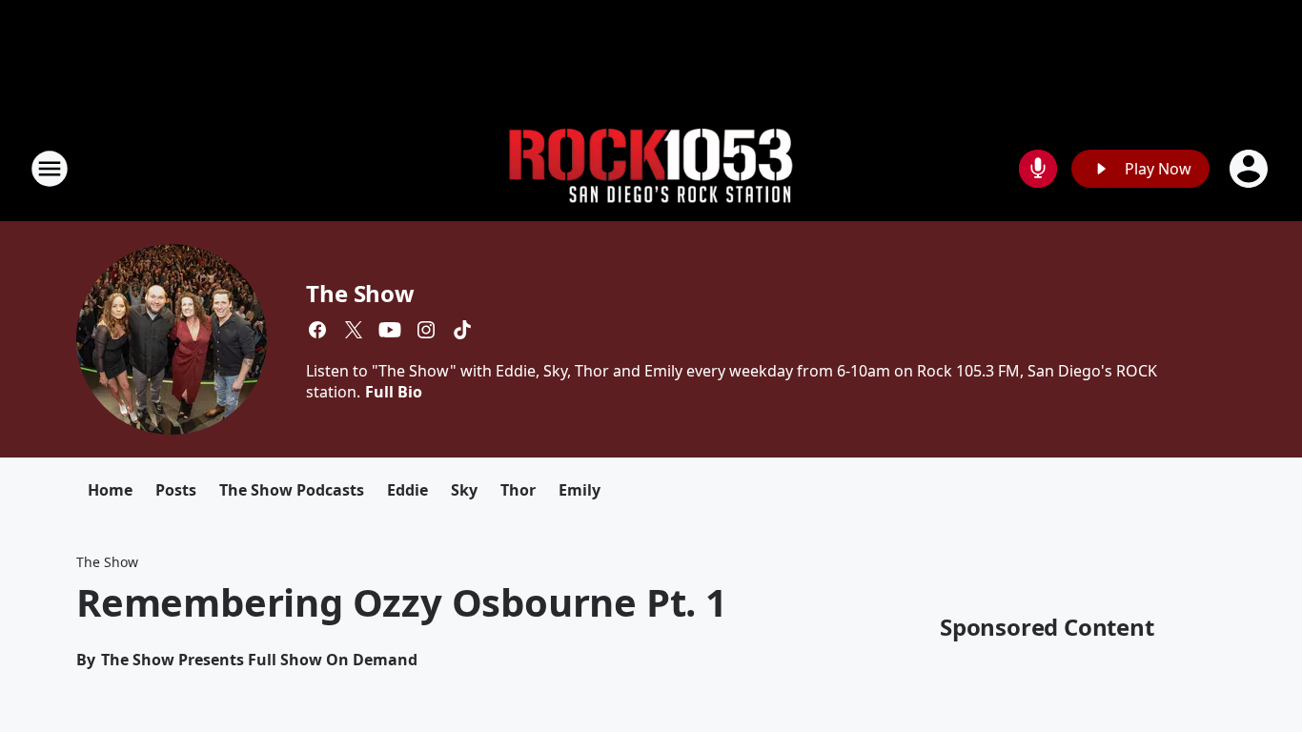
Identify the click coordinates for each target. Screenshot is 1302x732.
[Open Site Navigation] (50, 169)
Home (110, 489)
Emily (579, 489)
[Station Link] (651, 169)
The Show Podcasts (291, 489)
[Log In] (1250, 169)
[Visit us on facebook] (317, 329)
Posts (175, 489)
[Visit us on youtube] (389, 329)
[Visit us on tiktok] (462, 329)
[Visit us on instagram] (426, 329)
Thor (518, 489)
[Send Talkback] (1038, 169)
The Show (360, 293)
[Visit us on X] (353, 329)
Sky (464, 489)
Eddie (407, 489)
